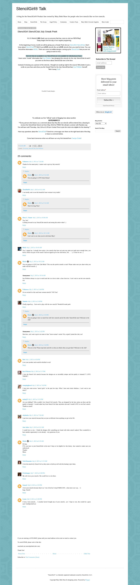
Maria (29, 175)
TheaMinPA (26, 189)
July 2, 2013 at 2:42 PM (37, 331)
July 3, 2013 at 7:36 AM (36, 415)
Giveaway (25, 148)
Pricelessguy (26, 473)
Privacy (112, 105)
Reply (24, 167)
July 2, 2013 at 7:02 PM (39, 385)
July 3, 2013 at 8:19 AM (36, 441)
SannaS (25, 485)
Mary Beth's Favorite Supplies (90, 22)
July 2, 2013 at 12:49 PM (36, 289)
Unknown (26, 161)
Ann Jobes (26, 427)
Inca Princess (27, 371)
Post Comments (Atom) (32, 557)
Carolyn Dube (76, 138)
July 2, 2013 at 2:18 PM (35, 301)
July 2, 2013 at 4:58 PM (33, 359)
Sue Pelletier (47, 58)
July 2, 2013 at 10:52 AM (36, 261)
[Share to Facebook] (39, 146)
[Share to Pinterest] (41, 146)
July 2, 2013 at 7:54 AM (36, 161)
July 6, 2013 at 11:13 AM (39, 461)
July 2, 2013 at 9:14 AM (42, 175)
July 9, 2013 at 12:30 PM (34, 499)
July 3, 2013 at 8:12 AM (37, 427)
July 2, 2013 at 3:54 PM (41, 345)
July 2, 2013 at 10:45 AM (34, 247)
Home (19, 22)
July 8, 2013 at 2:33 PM (35, 485)
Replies (27, 171)
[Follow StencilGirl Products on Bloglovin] (104, 113)
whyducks (26, 415)
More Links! (105, 22)
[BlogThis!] (35, 146)
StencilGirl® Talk (31, 8)
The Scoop (43, 22)
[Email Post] (29, 145)
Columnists (63, 22)
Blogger (87, 580)
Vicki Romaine (27, 461)
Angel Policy (53, 22)
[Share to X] (37, 146)
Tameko (25, 301)
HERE (35, 49)
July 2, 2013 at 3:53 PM (41, 315)
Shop (25, 22)
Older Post (87, 554)
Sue (58, 69)
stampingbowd (27, 385)
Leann (24, 499)
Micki (24, 247)
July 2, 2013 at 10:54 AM (38, 275)
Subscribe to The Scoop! (105, 59)
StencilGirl (73, 45)
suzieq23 (25, 399)
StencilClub (33, 22)
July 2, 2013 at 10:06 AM (40, 217)
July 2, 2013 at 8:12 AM (38, 189)
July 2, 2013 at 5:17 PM (38, 371)
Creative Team (74, 22)
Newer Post (21, 554)
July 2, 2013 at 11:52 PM (35, 399)
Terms (107, 105)
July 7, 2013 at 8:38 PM (38, 473)
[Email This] (33, 146)
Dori (24, 359)
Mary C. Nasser (27, 217)
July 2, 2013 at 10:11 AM (42, 233)
